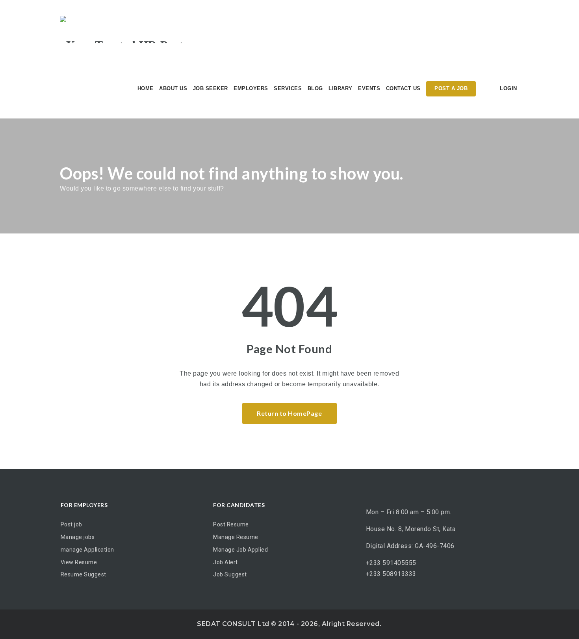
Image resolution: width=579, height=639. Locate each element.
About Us (173, 88)
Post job (71, 524)
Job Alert (225, 562)
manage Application (87, 549)
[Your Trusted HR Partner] (130, 29)
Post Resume (231, 524)
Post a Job (451, 88)
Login (507, 88)
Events (369, 88)
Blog (315, 88)
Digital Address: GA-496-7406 (410, 546)
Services (288, 88)
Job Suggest (230, 574)
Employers (251, 88)
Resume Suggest (83, 574)
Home (145, 88)
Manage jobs (78, 537)
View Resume (79, 562)
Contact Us (403, 88)
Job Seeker (210, 88)
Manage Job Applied (240, 549)
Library (340, 88)
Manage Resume (235, 537)
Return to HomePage (289, 413)
